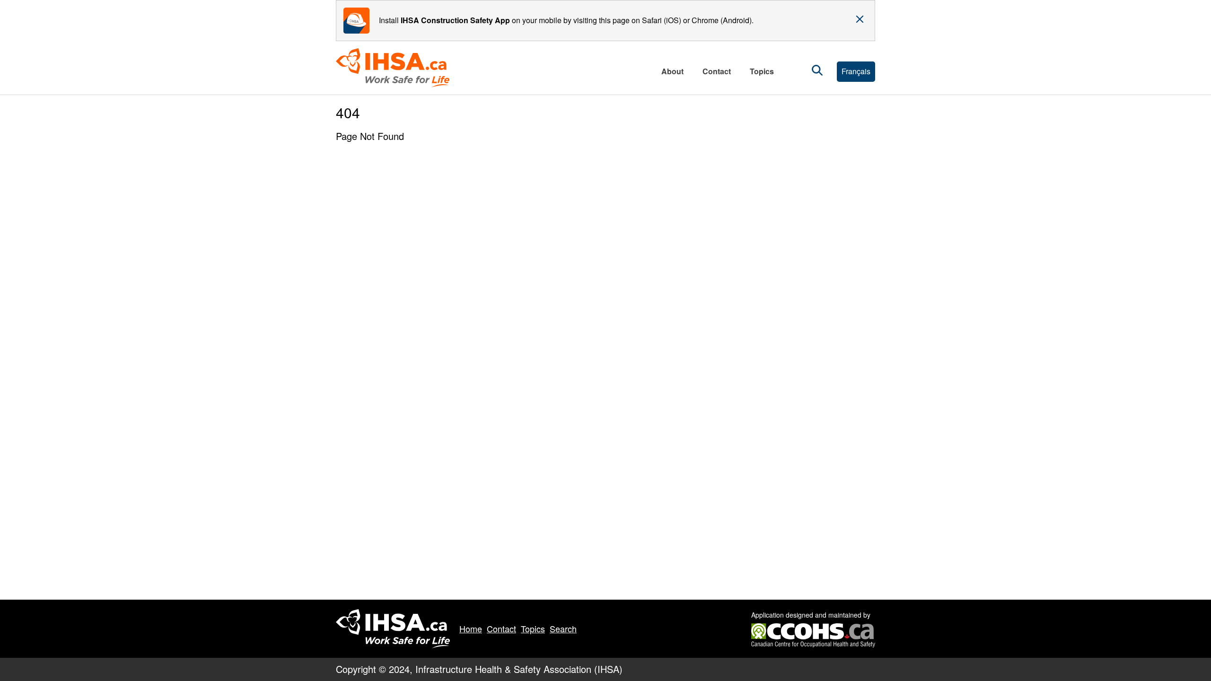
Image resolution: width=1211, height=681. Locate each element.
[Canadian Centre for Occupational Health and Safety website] (813, 629)
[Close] (859, 19)
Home (470, 628)
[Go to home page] (396, 68)
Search (563, 628)
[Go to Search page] (817, 71)
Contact (501, 628)
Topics (533, 628)
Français (856, 71)
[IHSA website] (393, 629)
